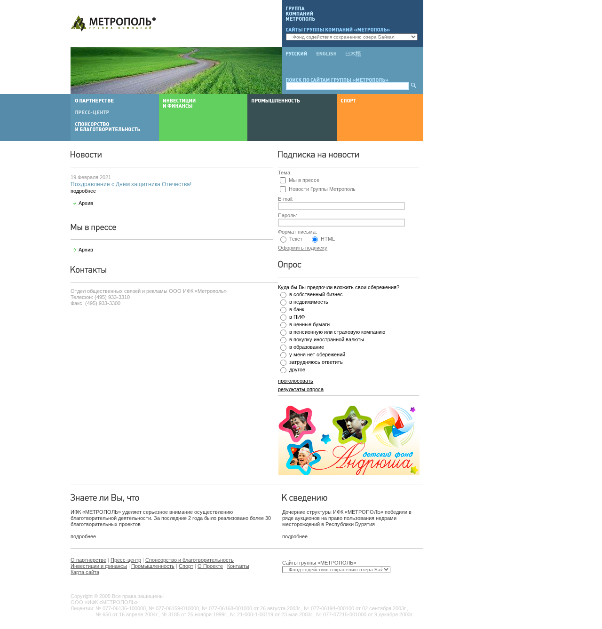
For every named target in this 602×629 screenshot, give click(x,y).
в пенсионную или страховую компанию (337, 332)
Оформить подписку (302, 248)
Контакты (238, 566)
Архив (86, 203)
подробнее (83, 191)
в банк (296, 309)
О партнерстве (88, 560)
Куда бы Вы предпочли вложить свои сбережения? (338, 287)
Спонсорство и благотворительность (189, 560)
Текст (295, 239)
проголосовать (295, 381)
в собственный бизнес (316, 294)
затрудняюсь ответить (316, 362)
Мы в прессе (304, 180)
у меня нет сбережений (317, 354)
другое (297, 369)
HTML (328, 239)
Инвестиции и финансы (99, 566)
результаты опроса (301, 389)
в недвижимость (308, 302)
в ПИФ (297, 317)
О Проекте (210, 566)
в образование (306, 347)
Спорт (186, 566)
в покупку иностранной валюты (326, 339)
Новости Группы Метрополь (322, 189)
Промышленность (152, 566)
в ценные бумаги (309, 324)
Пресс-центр (126, 560)
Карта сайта (85, 572)
